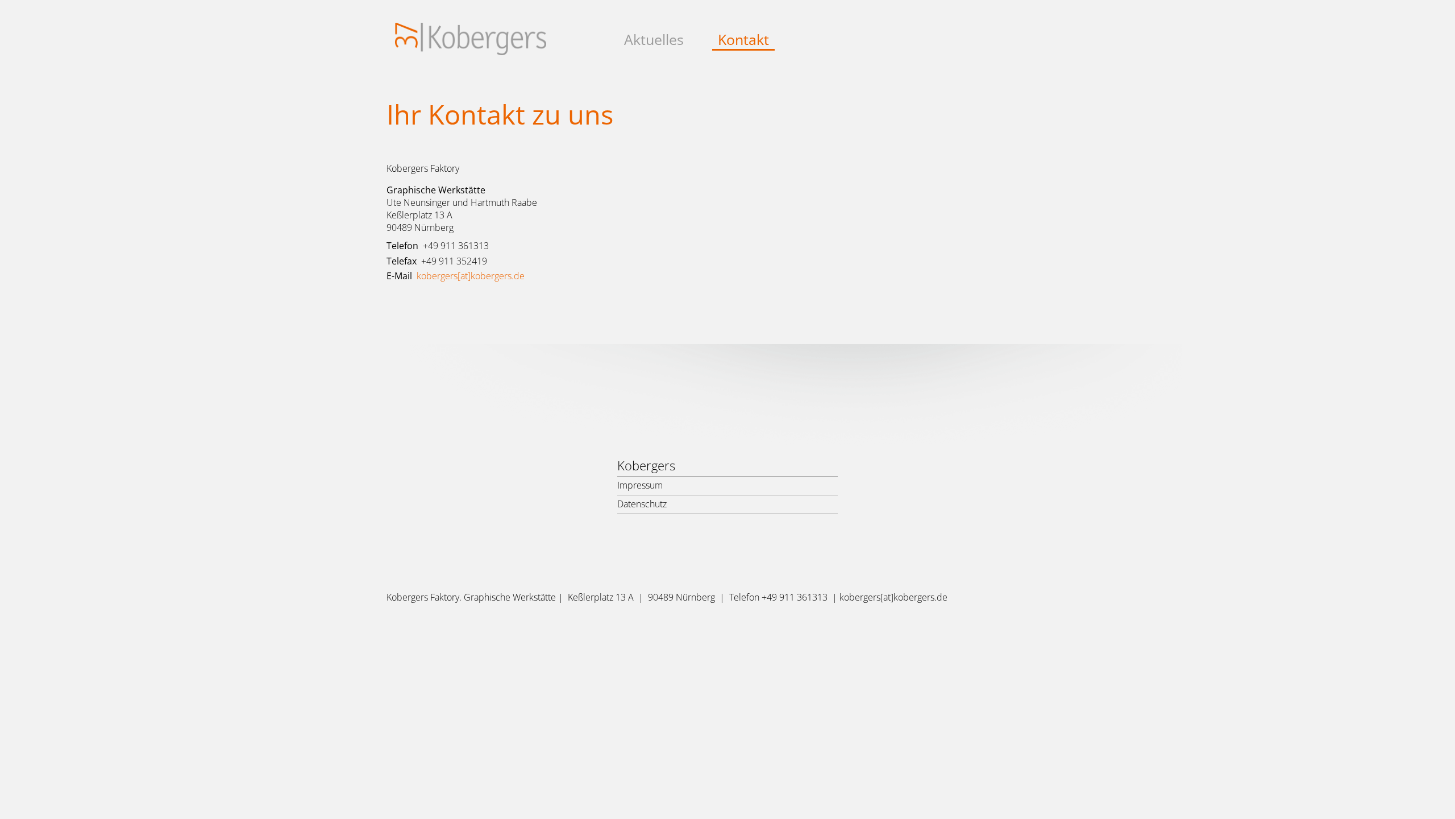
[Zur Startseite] (470, 48)
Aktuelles (654, 40)
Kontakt (743, 40)
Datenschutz (642, 504)
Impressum (640, 485)
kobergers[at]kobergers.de (471, 276)
